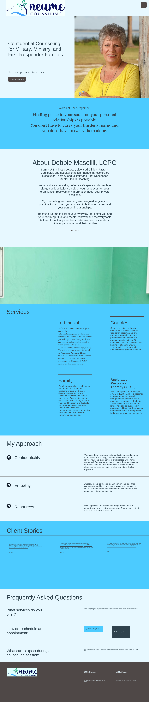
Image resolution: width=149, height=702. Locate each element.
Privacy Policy (119, 671)
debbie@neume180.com (90, 672)
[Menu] (144, 5)
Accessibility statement (122, 672)
